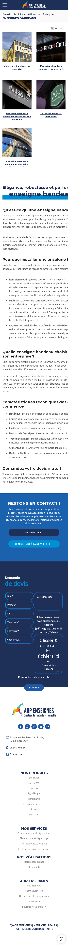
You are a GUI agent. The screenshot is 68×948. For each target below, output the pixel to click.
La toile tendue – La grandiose (51, 115)
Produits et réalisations (26, 14)
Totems (34, 788)
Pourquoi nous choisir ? (34, 906)
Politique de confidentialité (34, 928)
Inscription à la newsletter (35, 677)
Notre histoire (34, 885)
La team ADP (34, 901)
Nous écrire (16, 754)
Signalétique (34, 793)
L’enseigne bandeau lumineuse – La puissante (51, 67)
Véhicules (34, 814)
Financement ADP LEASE (34, 843)
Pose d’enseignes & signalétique (34, 833)
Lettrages (34, 782)
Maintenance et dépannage (34, 838)
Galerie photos (34, 867)
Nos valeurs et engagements (34, 896)
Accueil (7, 14)
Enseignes (48, 14)
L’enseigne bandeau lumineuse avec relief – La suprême (17, 116)
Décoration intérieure (34, 804)
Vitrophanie (34, 798)
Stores (34, 809)
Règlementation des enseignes (34, 849)
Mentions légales (45, 925)
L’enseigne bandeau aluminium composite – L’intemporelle (17, 164)
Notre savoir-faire (34, 890)
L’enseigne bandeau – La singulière (17, 67)
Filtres (58, 28)
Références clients (34, 861)
